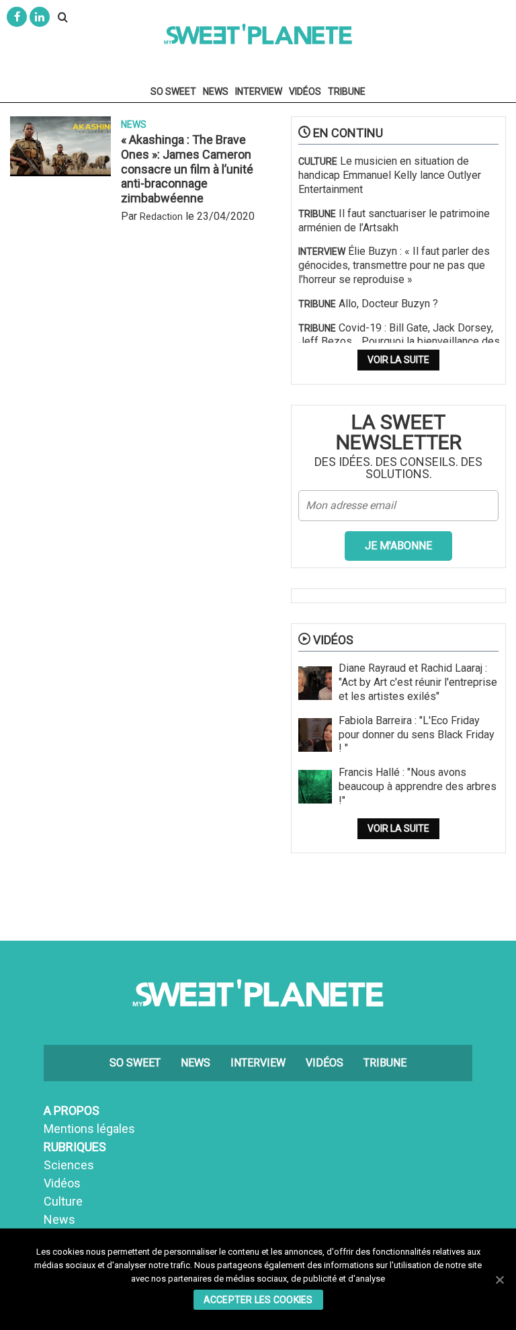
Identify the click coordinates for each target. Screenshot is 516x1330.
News (215, 91)
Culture (63, 1201)
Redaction (161, 216)
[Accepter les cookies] (499, 1279)
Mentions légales (89, 1129)
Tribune (347, 91)
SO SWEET (173, 91)
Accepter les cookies (258, 1299)
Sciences (69, 1165)
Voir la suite (398, 359)
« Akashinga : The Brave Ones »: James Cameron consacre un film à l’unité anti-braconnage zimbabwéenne (187, 168)
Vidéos (305, 91)
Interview (258, 91)
